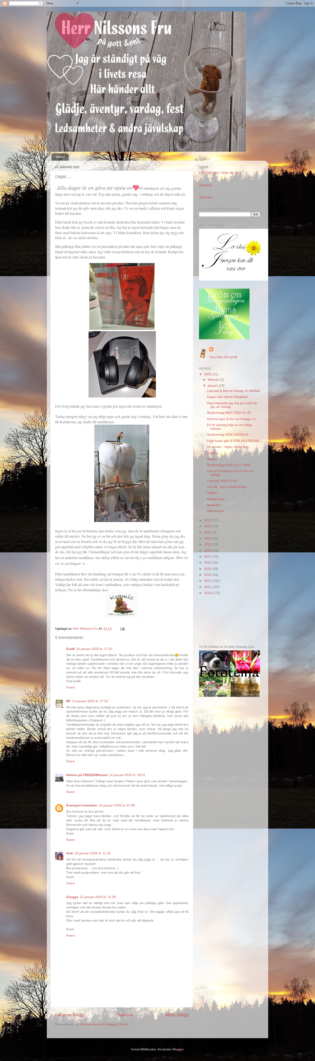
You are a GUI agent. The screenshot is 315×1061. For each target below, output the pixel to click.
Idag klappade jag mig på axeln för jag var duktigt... (232, 405)
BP (68, 701)
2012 (208, 581)
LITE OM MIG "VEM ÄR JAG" (220, 173)
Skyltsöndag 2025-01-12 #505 (229, 465)
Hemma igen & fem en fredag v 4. (231, 419)
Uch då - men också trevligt (227, 487)
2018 (208, 550)
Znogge (72, 897)
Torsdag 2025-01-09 (222, 481)
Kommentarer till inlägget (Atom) (104, 1024)
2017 (208, 556)
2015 (208, 562)
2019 (208, 544)
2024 (208, 520)
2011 (208, 587)
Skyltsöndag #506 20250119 (227, 434)
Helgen (212, 459)
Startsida (125, 1014)
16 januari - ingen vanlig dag (227, 447)
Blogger (178, 1049)
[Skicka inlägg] (122, 628)
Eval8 (70, 649)
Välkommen (215, 511)
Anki (69, 853)
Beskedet (213, 505)
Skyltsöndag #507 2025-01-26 (229, 413)
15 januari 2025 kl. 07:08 (117, 805)
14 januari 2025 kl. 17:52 (90, 701)
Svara (70, 687)
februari (214, 379)
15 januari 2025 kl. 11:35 (93, 853)
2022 (208, 526)
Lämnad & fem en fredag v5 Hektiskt (233, 391)
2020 (208, 538)
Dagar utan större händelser (227, 397)
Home (60, 157)
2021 (208, 532)
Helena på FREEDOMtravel (87, 775)
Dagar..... (213, 453)
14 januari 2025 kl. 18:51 (127, 775)
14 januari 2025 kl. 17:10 (94, 649)
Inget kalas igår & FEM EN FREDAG (233, 441)
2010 (208, 593)
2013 (208, 575)
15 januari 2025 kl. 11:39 (98, 897)
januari (213, 385)
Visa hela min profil (223, 357)
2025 (208, 374)
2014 (208, 569)
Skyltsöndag (216, 499)
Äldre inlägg (177, 1014)
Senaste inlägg (70, 1014)
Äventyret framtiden (81, 805)
